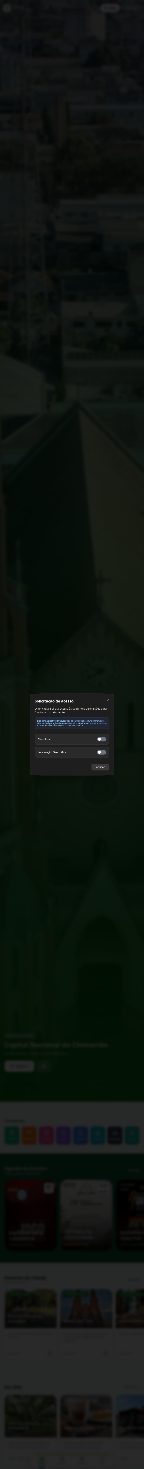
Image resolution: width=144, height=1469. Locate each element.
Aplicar (100, 767)
